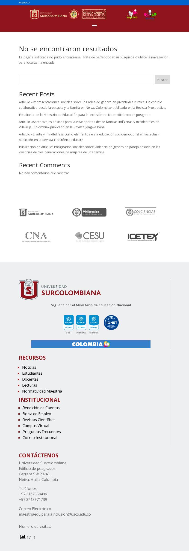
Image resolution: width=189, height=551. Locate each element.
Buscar (162, 79)
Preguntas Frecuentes (42, 431)
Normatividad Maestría (42, 391)
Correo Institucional (40, 437)
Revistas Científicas (39, 419)
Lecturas (29, 385)
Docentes (30, 379)
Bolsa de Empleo (37, 413)
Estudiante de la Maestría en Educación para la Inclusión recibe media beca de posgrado (85, 114)
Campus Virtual (36, 425)
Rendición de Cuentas (41, 407)
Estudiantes (32, 373)
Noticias (29, 367)
